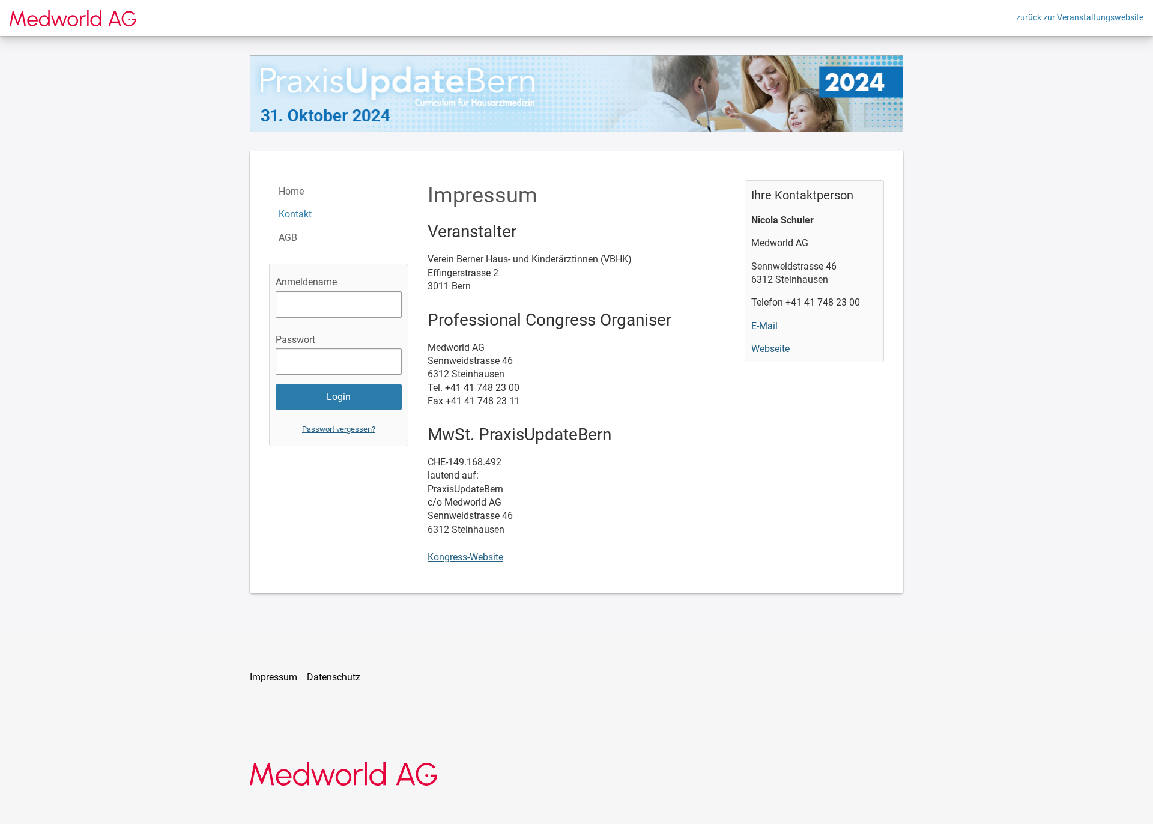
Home (291, 191)
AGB (288, 237)
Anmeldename (306, 282)
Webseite (770, 348)
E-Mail (764, 326)
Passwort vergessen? (338, 429)
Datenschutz (333, 677)
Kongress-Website (465, 557)
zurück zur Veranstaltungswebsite (1079, 17)
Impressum (273, 677)
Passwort (295, 339)
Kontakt (295, 214)
